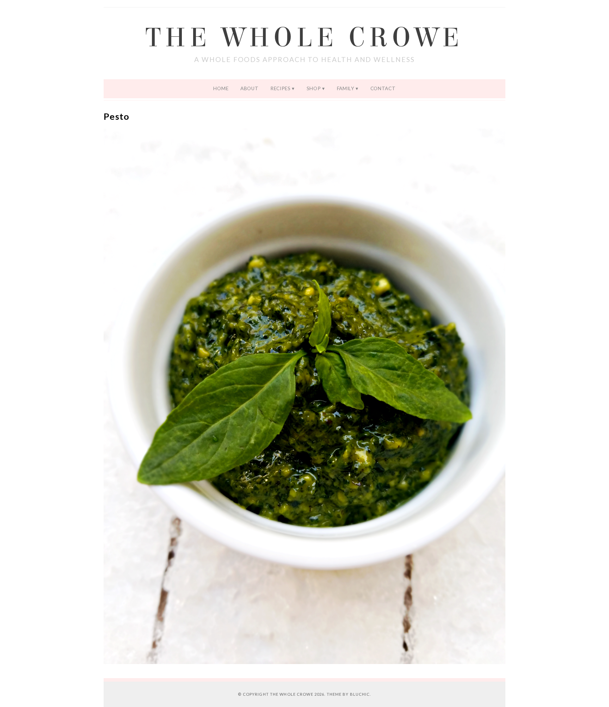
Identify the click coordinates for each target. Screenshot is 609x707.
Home (220, 88)
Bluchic (360, 694)
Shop (314, 88)
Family (346, 88)
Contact (383, 88)
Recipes (280, 88)
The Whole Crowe (304, 37)
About (249, 88)
